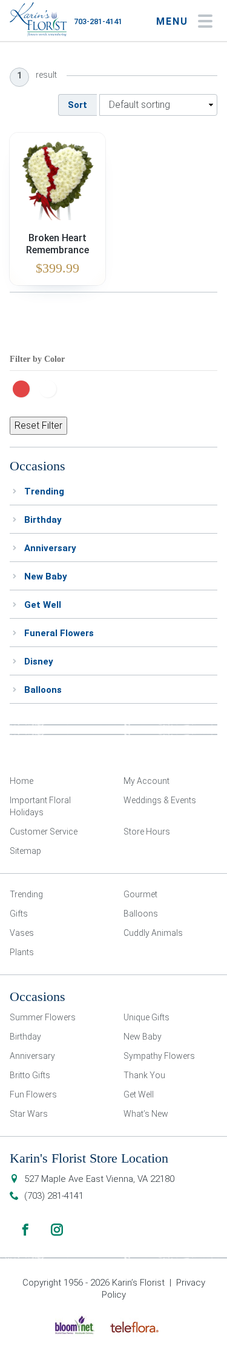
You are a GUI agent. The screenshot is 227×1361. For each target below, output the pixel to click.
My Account (146, 781)
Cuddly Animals (153, 933)
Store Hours (146, 831)
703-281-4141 (98, 21)
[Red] (24, 388)
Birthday (43, 519)
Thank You (144, 1075)
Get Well (42, 604)
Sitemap (25, 851)
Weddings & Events (159, 800)
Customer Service (43, 831)
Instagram (57, 1230)
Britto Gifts (30, 1075)
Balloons (43, 689)
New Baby (45, 576)
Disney (38, 661)
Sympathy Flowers (159, 1056)
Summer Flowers (43, 1017)
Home (21, 781)
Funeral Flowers (59, 633)
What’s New (145, 1114)
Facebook (25, 1230)
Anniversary (50, 548)
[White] (50, 388)
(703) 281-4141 (54, 1195)
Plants (22, 952)
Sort (77, 104)
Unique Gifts (146, 1017)
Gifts (19, 913)
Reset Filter (38, 425)
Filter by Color (37, 359)
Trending (44, 491)
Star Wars (29, 1114)
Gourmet (140, 894)
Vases (22, 933)
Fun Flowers (33, 1094)
